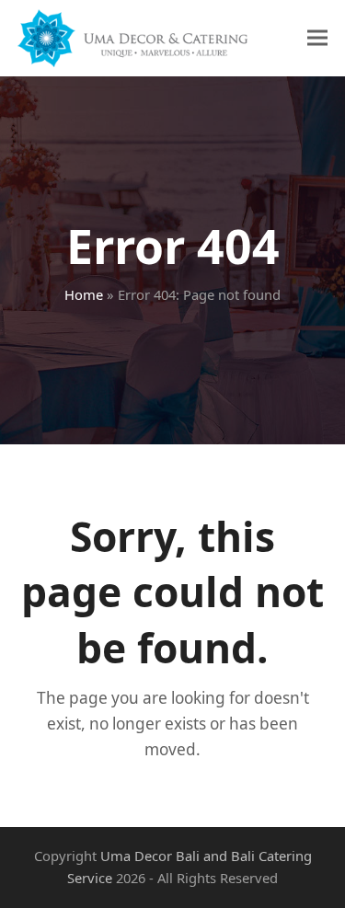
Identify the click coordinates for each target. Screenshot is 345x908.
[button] (317, 38)
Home (83, 294)
